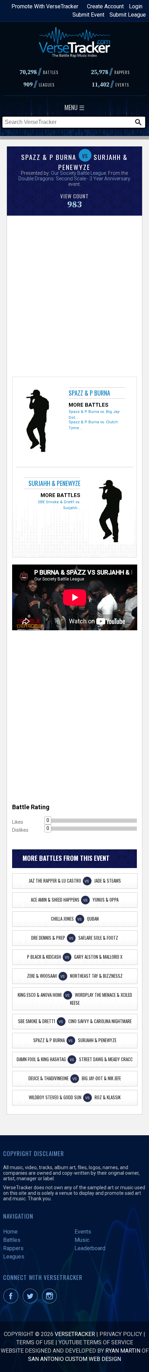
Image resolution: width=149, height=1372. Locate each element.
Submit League (127, 14)
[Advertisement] (74, 295)
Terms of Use (35, 1342)
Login (135, 6)
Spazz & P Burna (89, 392)
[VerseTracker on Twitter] (32, 1301)
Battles (11, 1240)
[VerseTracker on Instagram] (51, 1301)
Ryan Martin (122, 1350)
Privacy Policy (120, 1334)
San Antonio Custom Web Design (74, 1359)
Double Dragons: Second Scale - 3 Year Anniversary (74, 178)
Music (81, 1240)
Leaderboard (89, 1248)
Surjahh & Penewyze (54, 483)
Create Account (105, 6)
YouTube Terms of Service (96, 1342)
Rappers (13, 1248)
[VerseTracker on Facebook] (12, 1301)
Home (10, 1231)
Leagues (13, 1256)
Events (82, 1231)
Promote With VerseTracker (44, 6)
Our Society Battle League (78, 173)
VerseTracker (75, 1334)
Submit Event (88, 14)
